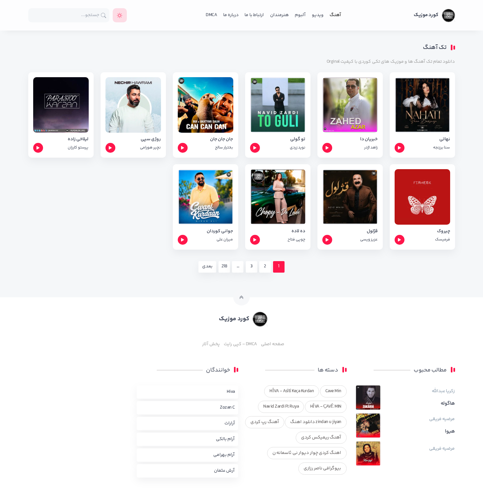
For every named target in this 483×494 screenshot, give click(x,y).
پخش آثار (210, 344)
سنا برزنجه (441, 148)
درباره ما (231, 15)
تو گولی (297, 139)
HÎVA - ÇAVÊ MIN (325, 406)
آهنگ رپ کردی (264, 422)
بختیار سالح (224, 148)
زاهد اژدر (371, 148)
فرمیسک (442, 239)
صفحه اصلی (272, 344)
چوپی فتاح (296, 239)
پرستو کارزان (78, 148)
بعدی (207, 266)
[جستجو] (104, 15)
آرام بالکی (225, 439)
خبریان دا (369, 139)
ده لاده (298, 231)
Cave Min (333, 391)
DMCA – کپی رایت (240, 344)
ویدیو (318, 15)
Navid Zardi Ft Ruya (281, 406)
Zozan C (227, 407)
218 (224, 266)
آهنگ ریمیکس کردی (321, 437)
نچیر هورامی (150, 148)
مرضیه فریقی (442, 419)
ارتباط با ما (254, 15)
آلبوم (300, 15)
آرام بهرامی (224, 455)
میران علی (225, 239)
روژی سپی (151, 139)
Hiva (231, 391)
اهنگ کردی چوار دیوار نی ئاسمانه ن (306, 453)
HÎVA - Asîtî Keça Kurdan (291, 391)
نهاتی (444, 139)
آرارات (229, 423)
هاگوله (448, 403)
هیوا (450, 431)
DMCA (211, 15)
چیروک (443, 231)
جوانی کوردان (220, 231)
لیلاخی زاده (78, 139)
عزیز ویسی (369, 239)
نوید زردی (297, 148)
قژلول (372, 231)
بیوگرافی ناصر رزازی (322, 468)
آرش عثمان (224, 470)
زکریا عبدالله (443, 391)
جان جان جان (221, 139)
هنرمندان (279, 15)
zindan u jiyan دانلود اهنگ (315, 422)
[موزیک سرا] (120, 15)
